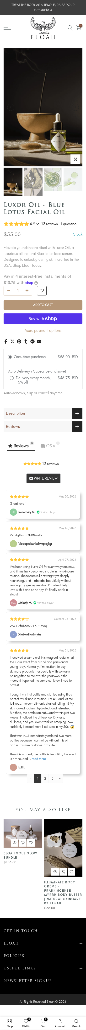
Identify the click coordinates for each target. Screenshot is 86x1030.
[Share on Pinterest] (19, 341)
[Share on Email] (39, 341)
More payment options (43, 330)
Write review (45, 478)
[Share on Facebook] (6, 341)
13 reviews (49, 223)
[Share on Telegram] (32, 341)
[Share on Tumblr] (26, 341)
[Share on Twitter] (12, 341)
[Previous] (10, 107)
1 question (68, 223)
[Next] (75, 107)
